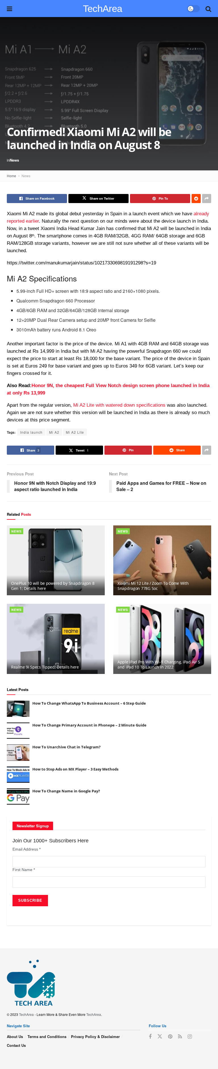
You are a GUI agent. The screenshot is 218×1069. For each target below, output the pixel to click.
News (14, 160)
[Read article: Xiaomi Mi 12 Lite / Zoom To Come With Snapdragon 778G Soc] (162, 560)
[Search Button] (208, 8)
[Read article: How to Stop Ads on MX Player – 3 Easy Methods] (18, 775)
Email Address (26, 849)
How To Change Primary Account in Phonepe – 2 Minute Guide (89, 725)
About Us (15, 1036)
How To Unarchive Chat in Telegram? (66, 746)
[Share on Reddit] (196, 198)
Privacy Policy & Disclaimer (95, 1036)
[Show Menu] (9, 8)
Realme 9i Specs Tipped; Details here (45, 667)
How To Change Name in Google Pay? (66, 791)
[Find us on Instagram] (190, 1036)
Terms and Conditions (47, 1036)
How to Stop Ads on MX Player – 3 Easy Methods (75, 769)
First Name (23, 869)
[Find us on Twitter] (159, 1036)
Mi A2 (54, 432)
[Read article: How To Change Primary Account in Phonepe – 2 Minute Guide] (18, 731)
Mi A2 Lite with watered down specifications (119, 405)
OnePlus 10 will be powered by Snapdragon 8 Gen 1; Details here (52, 586)
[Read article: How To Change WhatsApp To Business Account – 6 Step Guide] (18, 709)
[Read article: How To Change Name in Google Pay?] (18, 796)
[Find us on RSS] (180, 1036)
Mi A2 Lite (75, 432)
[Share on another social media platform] (206, 198)
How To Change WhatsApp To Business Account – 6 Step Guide (89, 703)
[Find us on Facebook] (150, 1036)
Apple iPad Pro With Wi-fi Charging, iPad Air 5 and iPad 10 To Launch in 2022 (159, 664)
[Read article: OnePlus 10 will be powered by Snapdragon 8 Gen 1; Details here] (56, 560)
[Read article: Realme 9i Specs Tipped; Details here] (56, 639)
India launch (31, 432)
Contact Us (16, 1045)
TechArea (102, 8)
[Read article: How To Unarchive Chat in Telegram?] (18, 752)
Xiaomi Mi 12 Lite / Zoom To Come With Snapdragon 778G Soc (153, 586)
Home (11, 175)
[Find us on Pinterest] (170, 1036)
